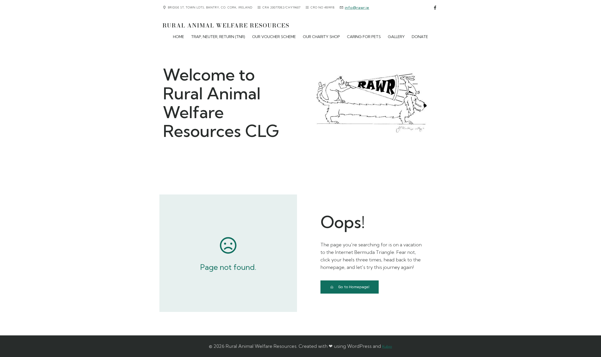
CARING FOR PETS (364, 36)
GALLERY (396, 36)
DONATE (420, 36)
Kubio (387, 346)
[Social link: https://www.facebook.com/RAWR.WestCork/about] (435, 8)
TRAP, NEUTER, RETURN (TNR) (218, 36)
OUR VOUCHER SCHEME (274, 36)
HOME (178, 36)
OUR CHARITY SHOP (321, 36)
